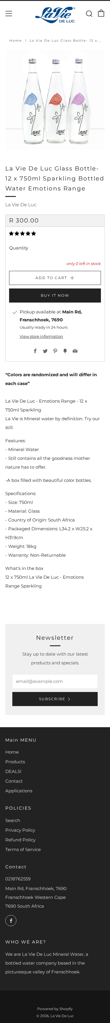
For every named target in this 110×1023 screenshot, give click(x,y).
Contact (14, 781)
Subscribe (52, 699)
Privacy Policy (20, 830)
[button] (23, 233)
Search (12, 820)
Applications (18, 791)
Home (15, 40)
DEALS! (13, 771)
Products (15, 761)
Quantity (18, 248)
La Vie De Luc (21, 204)
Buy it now (55, 295)
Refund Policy (20, 840)
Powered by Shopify (55, 1009)
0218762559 (18, 879)
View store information (41, 336)
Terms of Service (23, 849)
